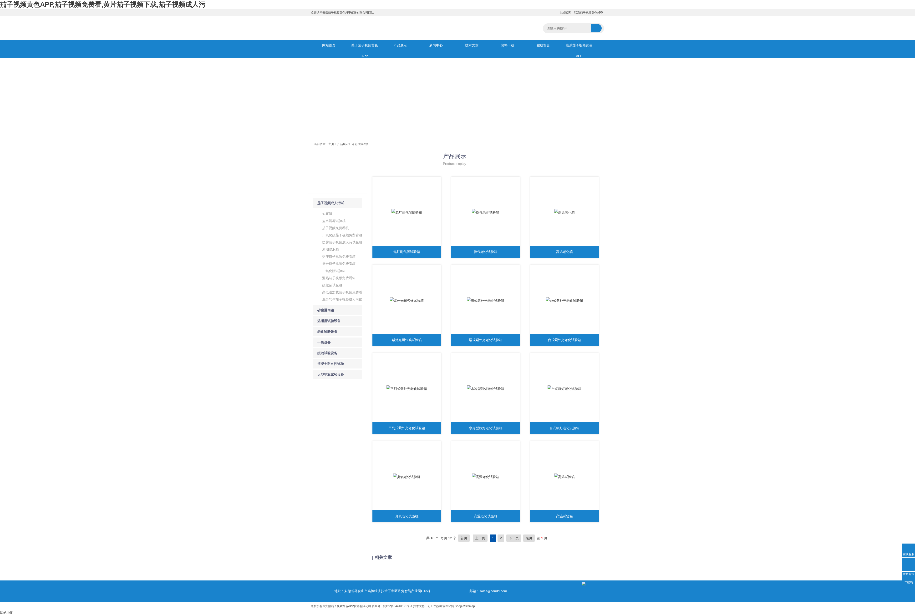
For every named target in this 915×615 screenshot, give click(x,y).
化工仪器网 (434, 606)
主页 (331, 144)
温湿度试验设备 (329, 321)
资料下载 (507, 45)
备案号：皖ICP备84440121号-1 (392, 606)
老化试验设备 (327, 331)
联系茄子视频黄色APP (588, 12)
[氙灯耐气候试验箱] (406, 212)
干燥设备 (324, 342)
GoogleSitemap (465, 606)
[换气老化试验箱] (485, 212)
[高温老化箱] (564, 212)
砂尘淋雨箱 (325, 310)
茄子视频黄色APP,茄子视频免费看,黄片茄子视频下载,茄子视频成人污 (102, 4)
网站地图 (6, 613)
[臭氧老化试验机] (406, 477)
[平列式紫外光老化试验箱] (406, 388)
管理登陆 (448, 606)
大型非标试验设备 (330, 374)
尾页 (529, 538)
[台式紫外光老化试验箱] (564, 300)
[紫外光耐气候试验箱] (406, 300)
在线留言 (565, 12)
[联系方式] (908, 564)
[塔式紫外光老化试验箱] (485, 300)
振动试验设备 (327, 353)
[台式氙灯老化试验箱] (564, 388)
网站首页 (329, 45)
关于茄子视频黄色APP (364, 47)
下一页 (514, 538)
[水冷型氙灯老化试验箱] (485, 388)
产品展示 (400, 45)
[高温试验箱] (564, 477)
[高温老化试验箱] (485, 477)
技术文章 (471, 45)
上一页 (480, 538)
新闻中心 (436, 45)
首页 (464, 538)
